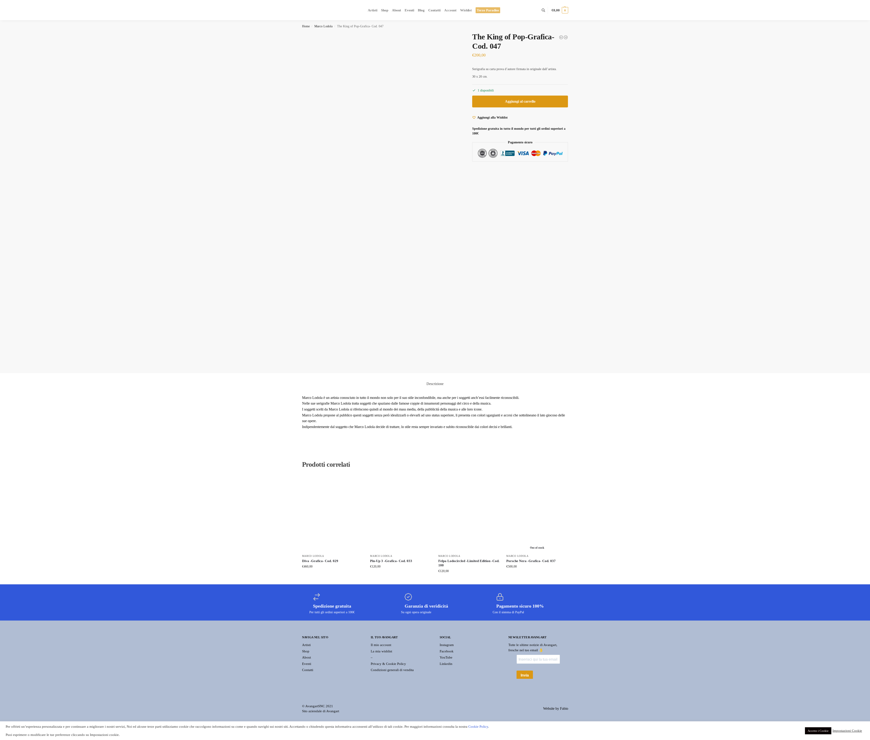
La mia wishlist (381, 651)
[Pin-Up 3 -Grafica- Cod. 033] (400, 513)
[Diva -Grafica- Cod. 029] (332, 513)
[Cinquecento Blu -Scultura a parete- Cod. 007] (565, 37)
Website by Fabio (555, 708)
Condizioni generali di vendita (392, 670)
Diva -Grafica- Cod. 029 (320, 561)
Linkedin (446, 664)
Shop (305, 651)
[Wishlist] (356, 481)
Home (306, 26)
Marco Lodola (323, 26)
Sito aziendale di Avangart (320, 711)
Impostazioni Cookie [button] (847, 730)
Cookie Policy (478, 726)
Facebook (447, 651)
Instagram (447, 645)
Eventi (306, 664)
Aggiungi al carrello (520, 101)
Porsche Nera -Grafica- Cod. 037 (531, 561)
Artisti (306, 645)
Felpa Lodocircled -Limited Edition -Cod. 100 (468, 563)
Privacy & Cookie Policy (388, 664)
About (306, 657)
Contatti (307, 670)
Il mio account (381, 645)
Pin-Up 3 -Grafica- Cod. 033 (391, 561)
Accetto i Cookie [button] (818, 730)
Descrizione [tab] (435, 384)
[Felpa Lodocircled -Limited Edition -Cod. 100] (469, 513)
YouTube (446, 657)
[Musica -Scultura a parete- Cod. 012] (561, 37)
